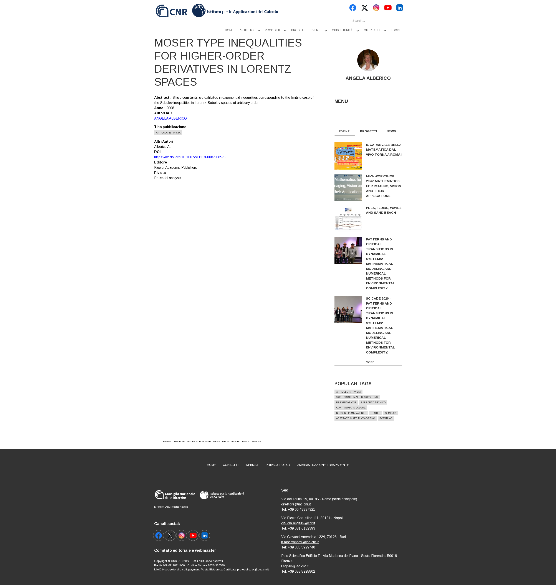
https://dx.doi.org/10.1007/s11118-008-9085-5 (189, 157)
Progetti (298, 30)
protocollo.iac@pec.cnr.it (253, 569)
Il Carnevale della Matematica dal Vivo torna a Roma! (384, 149)
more (370, 362)
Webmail (252, 465)
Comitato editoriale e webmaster (185, 550)
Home (229, 30)
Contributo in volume (351, 407)
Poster (376, 413)
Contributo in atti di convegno (357, 397)
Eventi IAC (385, 418)
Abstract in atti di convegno (355, 418)
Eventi (316, 30)
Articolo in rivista (168, 132)
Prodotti (272, 30)
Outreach (372, 30)
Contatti (230, 465)
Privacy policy (278, 465)
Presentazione (346, 402)
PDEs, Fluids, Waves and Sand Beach (384, 210)
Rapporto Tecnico (373, 402)
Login (395, 30)
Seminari (390, 413)
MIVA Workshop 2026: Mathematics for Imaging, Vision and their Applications (383, 186)
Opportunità (342, 30)
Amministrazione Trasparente (323, 465)
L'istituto (246, 30)
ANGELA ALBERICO (170, 118)
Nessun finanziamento (351, 413)
